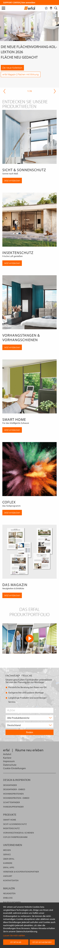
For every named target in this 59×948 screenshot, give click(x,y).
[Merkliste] (46, 8)
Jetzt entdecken (12, 180)
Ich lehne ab (15, 942)
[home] (29, 9)
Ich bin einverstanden (42, 942)
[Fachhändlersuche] (51, 8)
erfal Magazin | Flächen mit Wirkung (21, 74)
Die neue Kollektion (12, 67)
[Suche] (55, 8)
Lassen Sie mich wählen (14, 935)
